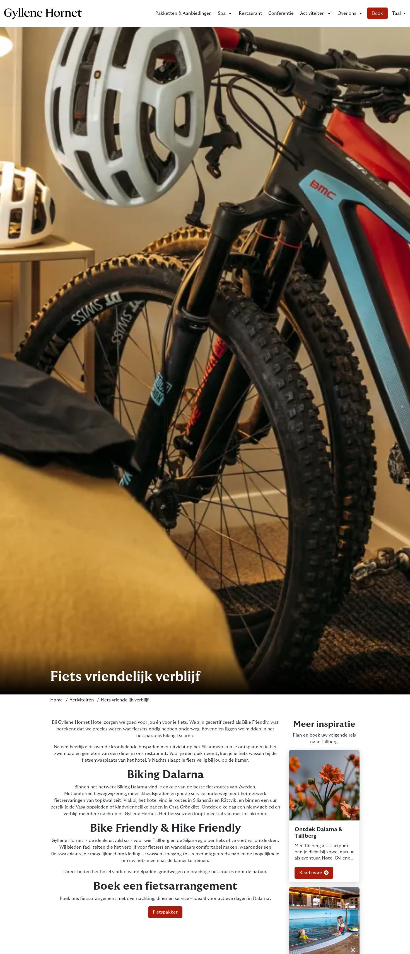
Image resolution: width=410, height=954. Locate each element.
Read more (311, 873)
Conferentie (281, 13)
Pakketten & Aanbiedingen (183, 13)
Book (377, 13)
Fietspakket (165, 912)
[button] (399, 13)
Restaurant (250, 13)
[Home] (43, 13)
